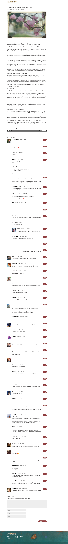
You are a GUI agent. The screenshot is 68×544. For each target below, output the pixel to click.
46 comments (22, 9)
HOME (8, 536)
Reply (45, 139)
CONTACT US (17, 537)
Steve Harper (14, 488)
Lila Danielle (14, 414)
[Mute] (42, 130)
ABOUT (8, 537)
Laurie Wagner (10, 9)
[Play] (8, 130)
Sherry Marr (14, 303)
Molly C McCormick (15, 270)
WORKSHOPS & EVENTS (19, 536)
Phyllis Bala (14, 480)
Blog (18, 9)
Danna (13, 391)
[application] (27, 131)
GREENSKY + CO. (50, 542)
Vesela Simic (14, 139)
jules (13, 277)
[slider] (44, 130)
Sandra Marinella (15, 186)
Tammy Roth (14, 152)
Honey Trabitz (14, 193)
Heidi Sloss (14, 336)
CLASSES (8, 538)
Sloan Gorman (14, 290)
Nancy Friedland (15, 322)
